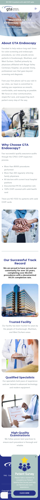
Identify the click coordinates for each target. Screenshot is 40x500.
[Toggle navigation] (35, 8)
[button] (35, 456)
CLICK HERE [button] (24, 493)
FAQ (5, 475)
